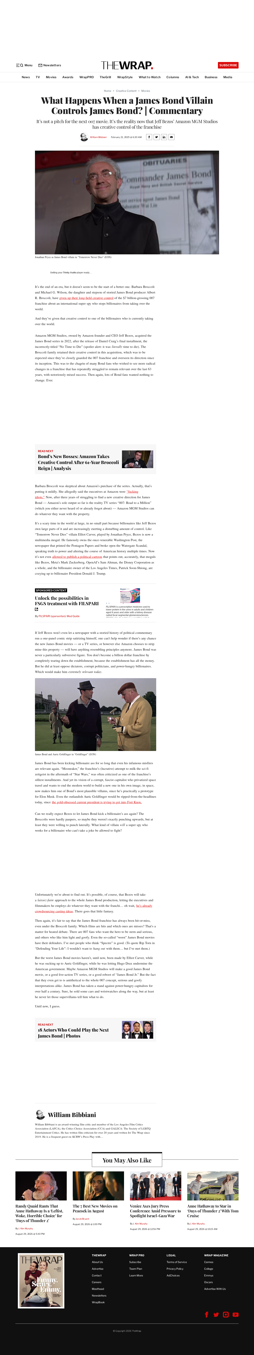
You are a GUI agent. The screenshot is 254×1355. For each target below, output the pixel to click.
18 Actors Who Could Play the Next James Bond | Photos (73, 1033)
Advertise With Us (215, 1288)
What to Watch (150, 77)
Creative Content (126, 90)
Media (227, 77)
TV (38, 77)
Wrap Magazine (216, 1255)
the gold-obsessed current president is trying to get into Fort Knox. (97, 802)
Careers (96, 1282)
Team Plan (135, 1268)
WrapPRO (86, 77)
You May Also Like (127, 1160)
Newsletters (52, 65)
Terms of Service (177, 1262)
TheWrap (99, 1255)
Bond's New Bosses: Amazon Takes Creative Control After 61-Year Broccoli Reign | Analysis (78, 462)
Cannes (208, 1262)
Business (211, 77)
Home (107, 90)
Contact (97, 1275)
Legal (171, 1255)
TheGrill (105, 77)
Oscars (208, 1282)
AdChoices (173, 1275)
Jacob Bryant (82, 1218)
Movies (51, 77)
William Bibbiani (98, 137)
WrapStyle (125, 77)
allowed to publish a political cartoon (77, 556)
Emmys (208, 1275)
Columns (172, 77)
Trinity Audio (69, 272)
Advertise (97, 1268)
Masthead (98, 1288)
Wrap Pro (136, 1255)
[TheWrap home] (127, 65)
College (208, 1268)
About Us (97, 1262)
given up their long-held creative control (86, 298)
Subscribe (228, 65)
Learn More (136, 1275)
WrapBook (98, 1302)
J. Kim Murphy (25, 1228)
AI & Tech (192, 77)
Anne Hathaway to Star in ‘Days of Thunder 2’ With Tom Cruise (212, 1210)
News (26, 77)
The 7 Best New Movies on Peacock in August (95, 1208)
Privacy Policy (175, 1268)
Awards (67, 77)
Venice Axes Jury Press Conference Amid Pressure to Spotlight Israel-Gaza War (155, 1210)
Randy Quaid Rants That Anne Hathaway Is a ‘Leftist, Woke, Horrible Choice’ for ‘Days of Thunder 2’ (39, 1213)
